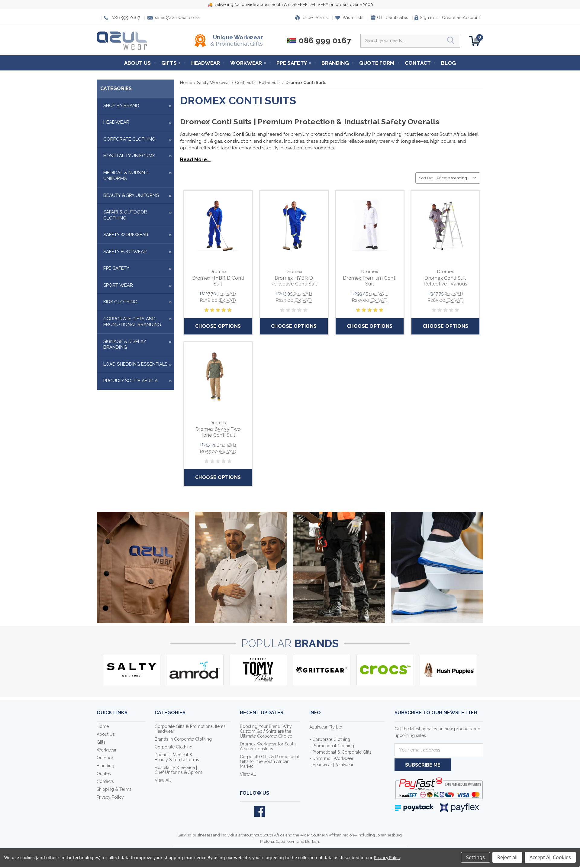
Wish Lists (353, 17)
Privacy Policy (110, 797)
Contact (418, 63)
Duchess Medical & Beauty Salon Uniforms (177, 757)
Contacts (105, 781)
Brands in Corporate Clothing (183, 739)
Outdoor (105, 757)
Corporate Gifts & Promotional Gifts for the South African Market (269, 761)
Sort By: (426, 178)
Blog (448, 63)
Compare (216, 232)
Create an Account (461, 17)
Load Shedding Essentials (135, 364)
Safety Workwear (126, 234)
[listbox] (458, 178)
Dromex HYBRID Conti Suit (218, 281)
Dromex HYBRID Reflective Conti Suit (293, 281)
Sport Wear (118, 285)
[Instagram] (273, 811)
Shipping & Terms (114, 789)
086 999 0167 (125, 18)
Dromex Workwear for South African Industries (268, 746)
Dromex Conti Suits (234, 134)
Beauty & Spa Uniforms (131, 195)
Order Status (315, 17)
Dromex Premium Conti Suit (369, 281)
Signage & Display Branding (124, 344)
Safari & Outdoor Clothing (125, 215)
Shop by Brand (121, 105)
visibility (270, 148)
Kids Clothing (120, 302)
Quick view (218, 218)
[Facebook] (259, 811)
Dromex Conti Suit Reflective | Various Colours (445, 283)
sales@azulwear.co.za (177, 18)
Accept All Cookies (550, 857)
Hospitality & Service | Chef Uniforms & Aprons (178, 770)
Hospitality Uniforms (129, 155)
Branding (335, 63)
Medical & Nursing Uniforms (126, 175)
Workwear (246, 63)
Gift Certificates (392, 17)
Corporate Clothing (129, 139)
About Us (137, 63)
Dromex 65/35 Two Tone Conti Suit (218, 432)
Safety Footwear (125, 251)
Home (103, 726)
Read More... (195, 159)
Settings (475, 857)
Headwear (205, 63)
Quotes (104, 773)
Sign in (427, 17)
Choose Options (218, 326)
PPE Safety (291, 63)
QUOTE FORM (377, 63)
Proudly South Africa (130, 380)
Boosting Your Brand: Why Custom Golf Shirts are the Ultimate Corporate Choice (266, 731)
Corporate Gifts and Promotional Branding (132, 322)
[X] (245, 811)
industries (413, 134)
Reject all (507, 857)
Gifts (169, 63)
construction (237, 141)
